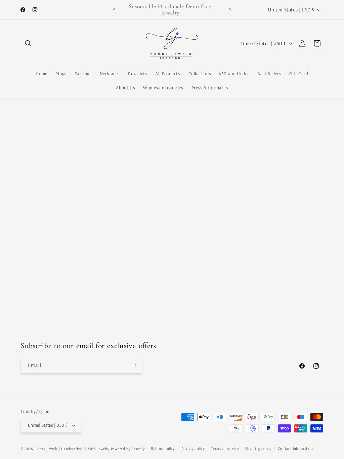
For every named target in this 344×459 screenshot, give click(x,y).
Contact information (295, 448)
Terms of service (225, 448)
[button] (28, 43)
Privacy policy (193, 448)
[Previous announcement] (113, 9)
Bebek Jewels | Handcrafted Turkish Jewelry (73, 449)
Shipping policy (258, 448)
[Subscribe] (134, 365)
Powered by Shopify (128, 449)
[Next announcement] (230, 9)
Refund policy (163, 448)
